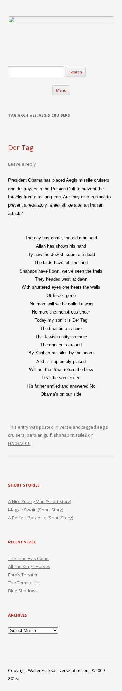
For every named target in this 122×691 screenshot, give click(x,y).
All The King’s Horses (29, 566)
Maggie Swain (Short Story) (35, 509)
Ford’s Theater (23, 574)
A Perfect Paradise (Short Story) (40, 518)
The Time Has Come (28, 558)
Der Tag (21, 147)
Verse (65, 427)
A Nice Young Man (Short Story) (39, 501)
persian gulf (39, 435)
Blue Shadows (23, 591)
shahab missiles (70, 435)
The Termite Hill (24, 583)
